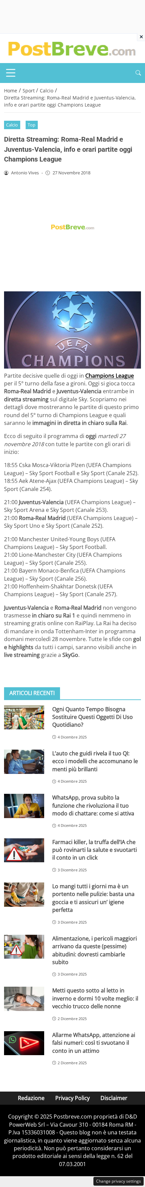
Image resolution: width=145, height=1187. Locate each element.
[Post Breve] (71, 48)
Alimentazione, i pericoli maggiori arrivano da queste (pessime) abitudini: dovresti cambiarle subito (94, 950)
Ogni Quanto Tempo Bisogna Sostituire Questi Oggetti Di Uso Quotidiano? (92, 717)
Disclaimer (113, 1098)
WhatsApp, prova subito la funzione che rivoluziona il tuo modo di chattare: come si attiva (93, 805)
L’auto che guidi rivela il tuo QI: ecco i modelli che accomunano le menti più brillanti (95, 761)
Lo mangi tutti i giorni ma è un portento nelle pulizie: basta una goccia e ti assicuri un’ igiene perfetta (93, 898)
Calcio (12, 125)
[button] (138, 73)
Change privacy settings (118, 1181)
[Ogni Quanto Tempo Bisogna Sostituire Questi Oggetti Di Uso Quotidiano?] (24, 717)
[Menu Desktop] (11, 73)
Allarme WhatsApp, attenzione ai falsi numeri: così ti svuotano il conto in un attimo (93, 1042)
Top (31, 125)
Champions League (109, 375)
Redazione (31, 1098)
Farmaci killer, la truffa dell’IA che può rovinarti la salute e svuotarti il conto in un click (94, 850)
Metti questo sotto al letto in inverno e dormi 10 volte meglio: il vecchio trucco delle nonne (95, 998)
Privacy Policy (72, 1098)
